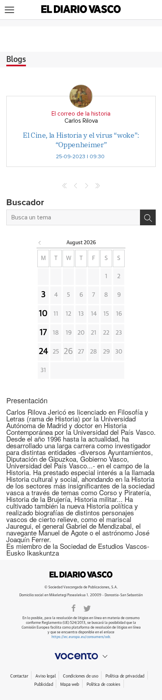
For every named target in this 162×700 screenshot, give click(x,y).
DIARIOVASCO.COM (81, 574)
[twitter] (87, 607)
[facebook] (73, 607)
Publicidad (43, 684)
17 (43, 333)
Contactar (19, 676)
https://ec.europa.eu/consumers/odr (81, 637)
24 (43, 352)
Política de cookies (103, 684)
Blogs (16, 60)
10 (43, 314)
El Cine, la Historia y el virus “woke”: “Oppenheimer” (81, 140)
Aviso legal (45, 676)
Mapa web (69, 684)
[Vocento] (81, 656)
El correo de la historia (81, 114)
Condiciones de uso (80, 676)
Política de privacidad (124, 676)
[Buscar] (148, 217)
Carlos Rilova (81, 121)
